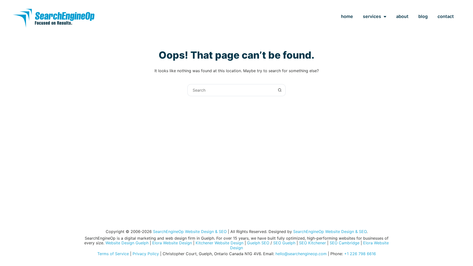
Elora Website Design (172, 242)
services (372, 16)
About (402, 16)
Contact (446, 16)
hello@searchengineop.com (301, 253)
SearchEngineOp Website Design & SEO (190, 231)
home (347, 16)
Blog (423, 16)
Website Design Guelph (127, 242)
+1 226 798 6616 (360, 253)
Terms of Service (113, 253)
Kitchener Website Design (219, 242)
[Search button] (279, 90)
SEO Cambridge (344, 242)
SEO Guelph (284, 242)
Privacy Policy (146, 253)
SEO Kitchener (312, 242)
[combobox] (231, 90)
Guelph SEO (258, 242)
